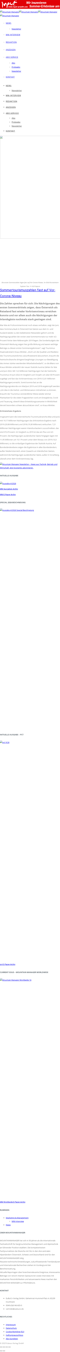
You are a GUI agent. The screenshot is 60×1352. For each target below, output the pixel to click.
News (8, 23)
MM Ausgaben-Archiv (9, 489)
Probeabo (16, 67)
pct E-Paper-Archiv (7, 964)
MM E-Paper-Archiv (8, 494)
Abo (13, 63)
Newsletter (16, 29)
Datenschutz (11, 1328)
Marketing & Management (17, 1217)
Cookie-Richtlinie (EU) (15, 1331)
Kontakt (10, 77)
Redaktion (11, 42)
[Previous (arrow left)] (1, 1350)
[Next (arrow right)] (4, 1350)
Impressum (11, 1324)
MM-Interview (13, 34)
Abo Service (12, 57)
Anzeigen (11, 49)
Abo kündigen (12, 1338)
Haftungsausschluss (14, 1335)
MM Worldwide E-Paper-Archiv (12, 1202)
